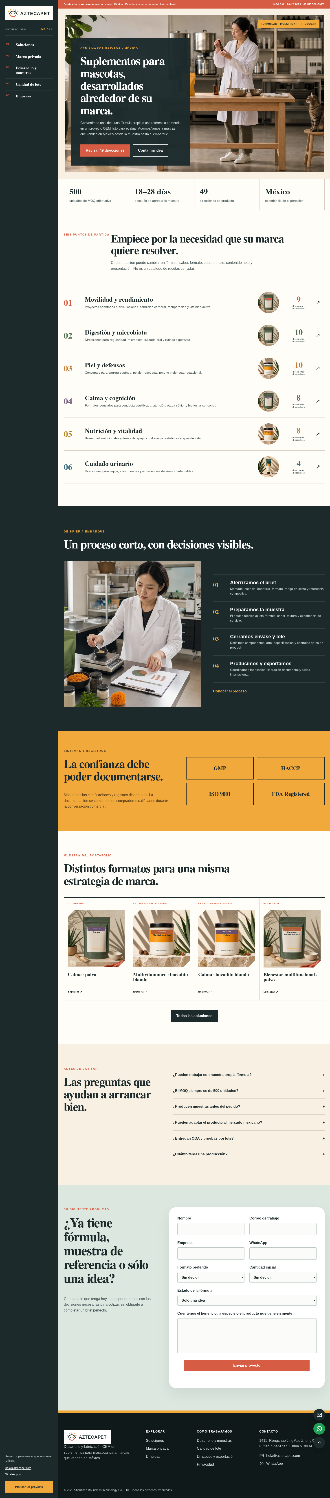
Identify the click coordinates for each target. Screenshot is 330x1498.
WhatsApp (274, 1463)
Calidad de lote (23, 84)
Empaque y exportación (216, 1456)
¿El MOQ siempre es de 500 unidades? (249, 1091)
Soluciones (20, 44)
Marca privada (23, 56)
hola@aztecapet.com (18, 1468)
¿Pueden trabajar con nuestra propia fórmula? (249, 1075)
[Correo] (319, 1415)
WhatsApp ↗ (13, 1474)
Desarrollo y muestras (21, 70)
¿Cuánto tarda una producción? (249, 1154)
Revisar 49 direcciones (105, 150)
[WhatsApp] (319, 1429)
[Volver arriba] (319, 1443)
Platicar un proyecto (29, 1487)
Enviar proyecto (246, 1365)
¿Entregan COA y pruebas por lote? (249, 1138)
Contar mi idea (150, 150)
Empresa (18, 96)
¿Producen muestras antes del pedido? (249, 1106)
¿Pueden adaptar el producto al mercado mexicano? (249, 1122)
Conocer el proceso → (232, 691)
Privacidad (205, 1464)
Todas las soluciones (194, 1016)
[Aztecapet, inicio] (29, 13)
